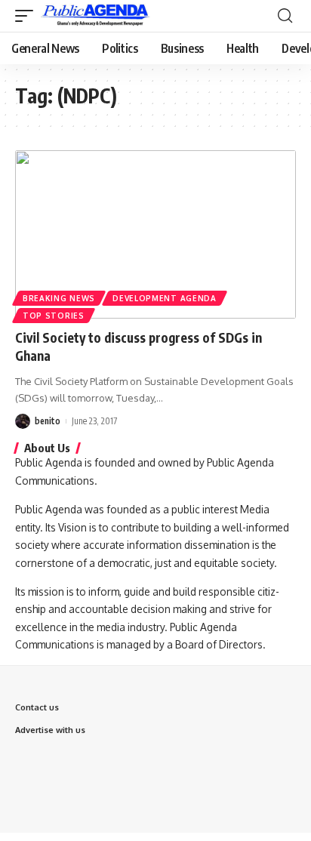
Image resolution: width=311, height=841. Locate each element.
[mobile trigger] (28, 16)
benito (47, 421)
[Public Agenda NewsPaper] (95, 16)
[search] (285, 16)
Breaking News (59, 298)
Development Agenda (164, 298)
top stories (54, 315)
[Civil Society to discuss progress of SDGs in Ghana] (155, 234)
